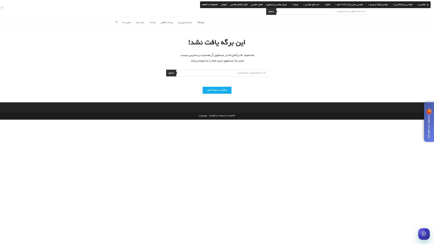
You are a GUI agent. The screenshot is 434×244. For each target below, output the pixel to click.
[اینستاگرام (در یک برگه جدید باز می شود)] (1, 8)
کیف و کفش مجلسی (239, 5)
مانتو (328, 5)
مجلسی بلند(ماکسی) (403, 5)
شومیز (224, 5)
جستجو (271, 12)
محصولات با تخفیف (210, 5)
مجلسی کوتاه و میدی (379, 5)
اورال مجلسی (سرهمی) (276, 5)
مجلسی (422, 5)
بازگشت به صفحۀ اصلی (217, 90)
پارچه (295, 5)
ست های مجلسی (312, 5)
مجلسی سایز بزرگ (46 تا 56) (350, 5)
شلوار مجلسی (257, 5)
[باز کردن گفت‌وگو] (424, 234)
